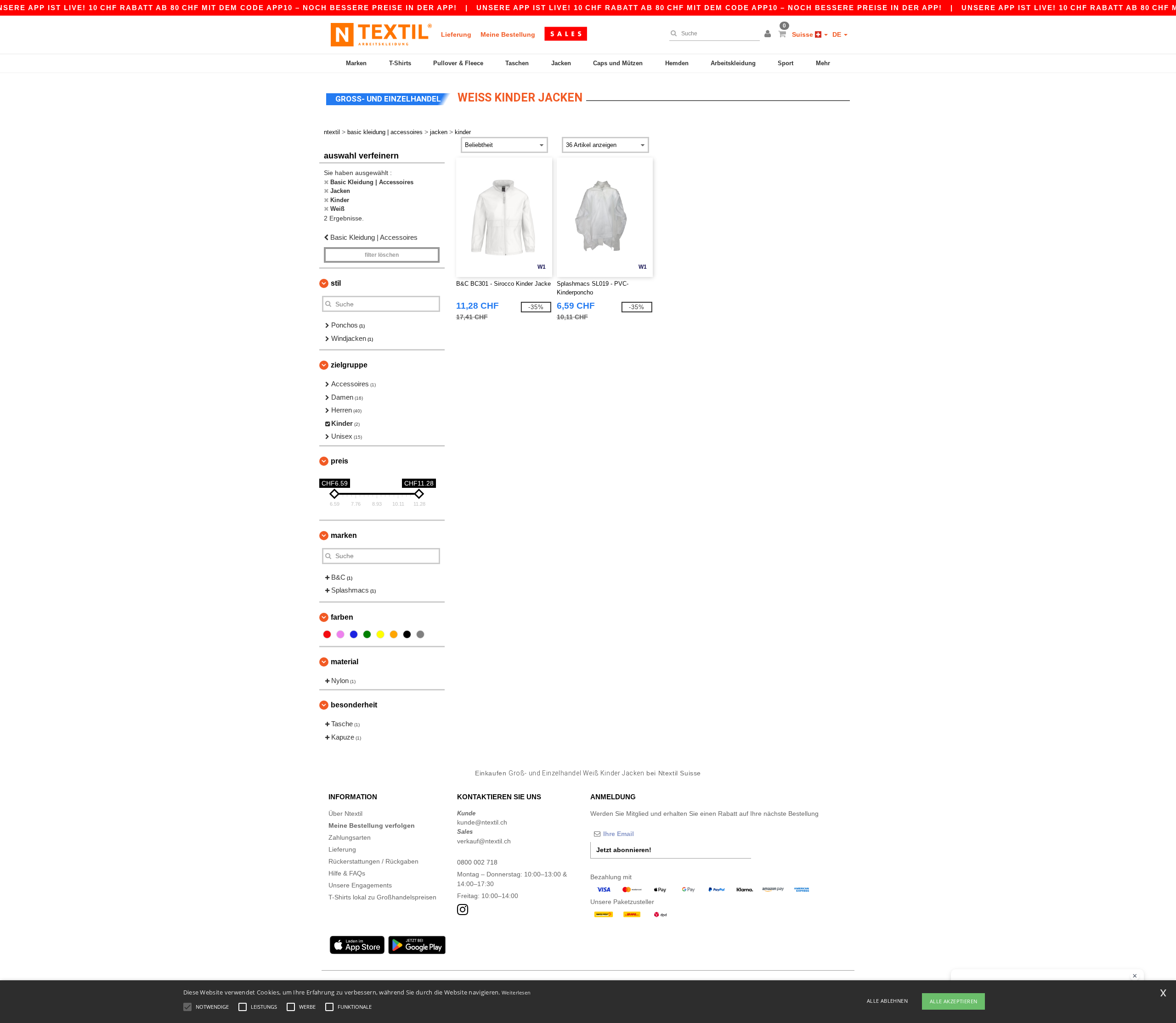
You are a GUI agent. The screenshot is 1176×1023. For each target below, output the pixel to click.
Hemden (677, 63)
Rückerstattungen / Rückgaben (373, 861)
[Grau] (420, 634)
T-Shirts (400, 63)
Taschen (517, 63)
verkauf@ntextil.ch (484, 841)
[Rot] (327, 634)
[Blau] (354, 634)
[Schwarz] (407, 634)
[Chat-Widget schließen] (1134, 976)
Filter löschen (382, 255)
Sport (785, 63)
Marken (356, 63)
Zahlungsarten (349, 837)
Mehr (823, 63)
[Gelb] (380, 634)
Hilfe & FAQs (346, 873)
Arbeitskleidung (733, 63)
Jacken (561, 63)
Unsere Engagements (360, 885)
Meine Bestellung (508, 34)
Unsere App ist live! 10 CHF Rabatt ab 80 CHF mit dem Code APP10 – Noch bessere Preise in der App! (709, 7)
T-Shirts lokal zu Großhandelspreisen (382, 897)
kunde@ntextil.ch (482, 822)
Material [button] (344, 662)
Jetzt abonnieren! (623, 849)
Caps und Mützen (618, 63)
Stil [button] (336, 283)
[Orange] (394, 634)
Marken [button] (344, 535)
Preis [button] (339, 461)
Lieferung (456, 34)
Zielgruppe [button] (349, 365)
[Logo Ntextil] (381, 34)
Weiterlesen (516, 992)
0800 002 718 (477, 862)
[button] (769, 34)
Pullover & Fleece (458, 63)
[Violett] (340, 634)
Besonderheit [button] (354, 705)
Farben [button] (342, 617)
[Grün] (367, 634)
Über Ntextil (345, 813)
